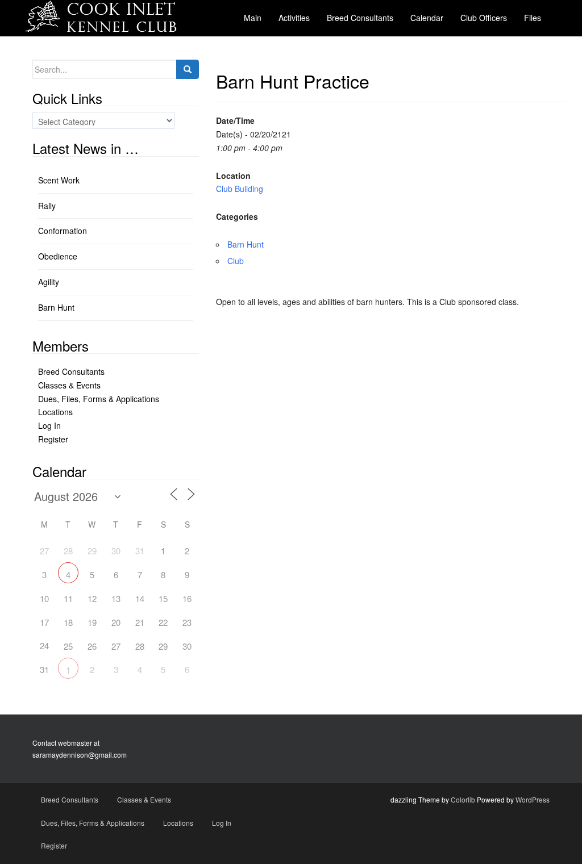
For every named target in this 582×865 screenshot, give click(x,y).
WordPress (533, 799)
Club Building (239, 188)
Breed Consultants (71, 371)
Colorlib (463, 799)
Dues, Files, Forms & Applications (98, 398)
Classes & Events (69, 385)
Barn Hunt (245, 244)
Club (235, 260)
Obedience (57, 256)
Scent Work (59, 180)
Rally (47, 205)
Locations (55, 411)
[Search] (187, 69)
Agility (48, 281)
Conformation (62, 230)
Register (53, 439)
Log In (49, 425)
